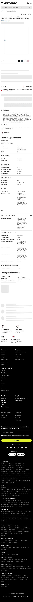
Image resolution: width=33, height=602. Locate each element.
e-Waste (3, 400)
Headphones (24, 540)
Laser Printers (4, 579)
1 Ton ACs (23, 471)
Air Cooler (3, 383)
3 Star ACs (3, 477)
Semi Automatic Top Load (7, 515)
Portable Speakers (12, 542)
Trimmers (3, 547)
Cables (25, 559)
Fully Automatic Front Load (21, 515)
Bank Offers (3, 417)
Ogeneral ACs (19, 469)
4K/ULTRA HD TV (26, 489)
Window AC (19, 511)
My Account (18, 400)
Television (3, 352)
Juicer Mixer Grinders (6, 531)
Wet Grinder (3, 535)
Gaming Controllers (16, 504)
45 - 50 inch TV (13, 493)
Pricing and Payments (6, 412)
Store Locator (4, 415)
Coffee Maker (4, 527)
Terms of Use (18, 415)
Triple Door (27, 518)
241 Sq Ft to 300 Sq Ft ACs (7, 482)
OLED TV (18, 489)
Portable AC (27, 511)
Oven (2, 533)
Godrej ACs (11, 465)
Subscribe (16, 440)
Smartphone (3, 354)
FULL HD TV (4, 491)
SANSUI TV (3, 487)
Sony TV (3, 489)
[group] (19, 61)
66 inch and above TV (15, 495)
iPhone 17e (3, 377)
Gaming (2, 364)
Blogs (3, 404)
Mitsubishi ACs (19, 465)
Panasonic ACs (19, 467)
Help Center (18, 396)
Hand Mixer (12, 529)
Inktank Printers (13, 579)
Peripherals (20, 568)
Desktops (25, 575)
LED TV (2, 500)
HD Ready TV (9, 500)
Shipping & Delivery (21, 398)
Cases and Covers (19, 561)
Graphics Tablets (15, 554)
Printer (18, 577)
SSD (2, 570)
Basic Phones (18, 559)
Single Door (12, 518)
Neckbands (16, 540)
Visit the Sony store (5, 20)
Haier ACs (12, 469)
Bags (28, 566)
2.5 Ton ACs (11, 475)
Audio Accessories (23, 502)
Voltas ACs (9, 463)
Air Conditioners (5, 511)
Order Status (5, 407)
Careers (3, 398)
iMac (13, 577)
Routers (3, 581)
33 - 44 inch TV (4, 493)
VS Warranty (18, 357)
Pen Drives (27, 568)
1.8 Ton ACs (19, 473)
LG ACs (23, 463)
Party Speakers (4, 362)
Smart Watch (4, 586)
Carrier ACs (3, 467)
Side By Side (4, 520)
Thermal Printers (23, 579)
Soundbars (25, 504)
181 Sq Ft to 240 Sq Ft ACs (22, 480)
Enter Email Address (8, 432)
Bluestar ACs (4, 465)
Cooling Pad (4, 568)
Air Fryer (27, 527)
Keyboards (8, 566)
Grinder (14, 531)
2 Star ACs (25, 475)
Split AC (12, 511)
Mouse (2, 566)
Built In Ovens (11, 525)
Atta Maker (3, 525)
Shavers (9, 547)
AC (1, 380)
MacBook (9, 575)
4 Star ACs (10, 477)
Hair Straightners (25, 547)
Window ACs (4, 471)
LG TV (23, 487)
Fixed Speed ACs (26, 477)
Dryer (18, 517)
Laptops (2, 357)
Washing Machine (5, 390)
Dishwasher (24, 517)
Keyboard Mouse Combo (19, 566)
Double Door (19, 518)
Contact (3, 402)
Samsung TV (17, 487)
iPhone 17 (3, 370)
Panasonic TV (10, 489)
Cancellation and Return (20, 352)
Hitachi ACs (11, 467)
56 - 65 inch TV (4, 495)
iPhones (11, 559)
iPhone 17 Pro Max (5, 375)
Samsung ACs (4, 469)
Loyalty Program (18, 354)
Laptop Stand (12, 568)
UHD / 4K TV (23, 500)
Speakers (12, 506)
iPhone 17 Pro (4, 372)
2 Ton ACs (26, 473)
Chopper (25, 525)
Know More (6, 132)
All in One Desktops (5, 577)
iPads (7, 554)
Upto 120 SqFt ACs (13, 478)
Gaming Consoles (5, 504)
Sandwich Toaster (18, 533)
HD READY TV (17, 491)
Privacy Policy (18, 420)
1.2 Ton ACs (4, 473)
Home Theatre (4, 506)
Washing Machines (5, 359)
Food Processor (19, 527)
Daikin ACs (17, 463)
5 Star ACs (17, 477)
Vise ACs (3, 463)
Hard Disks (7, 570)
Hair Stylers (16, 547)
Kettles (20, 531)
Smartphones (4, 559)
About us (4, 396)
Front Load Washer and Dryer (8, 517)
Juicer (22, 529)
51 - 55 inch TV (22, 493)
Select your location (11, 11)
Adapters (3, 561)
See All (29, 81)
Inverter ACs (4, 478)
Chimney (19, 525)
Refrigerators (4, 518)
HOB (18, 529)
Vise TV (10, 487)
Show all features (4, 124)
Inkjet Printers (25, 577)
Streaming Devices (12, 502)
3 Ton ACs (18, 475)
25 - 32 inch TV (25, 491)
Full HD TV (3, 502)
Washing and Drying (5, 513)
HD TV (10, 491)
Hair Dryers (3, 549)
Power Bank (10, 561)
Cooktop (11, 527)
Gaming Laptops (17, 575)
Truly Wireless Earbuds (6, 540)
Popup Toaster (8, 533)
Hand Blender (4, 529)
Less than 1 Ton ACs (14, 471)
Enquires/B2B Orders (19, 359)
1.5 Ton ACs (11, 473)
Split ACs (27, 469)
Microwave (26, 531)
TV (1, 385)
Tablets (2, 554)
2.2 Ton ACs (4, 475)
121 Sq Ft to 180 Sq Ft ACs (7, 480)
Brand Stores (18, 412)
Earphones (3, 542)
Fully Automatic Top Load (19, 513)
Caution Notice (18, 417)
